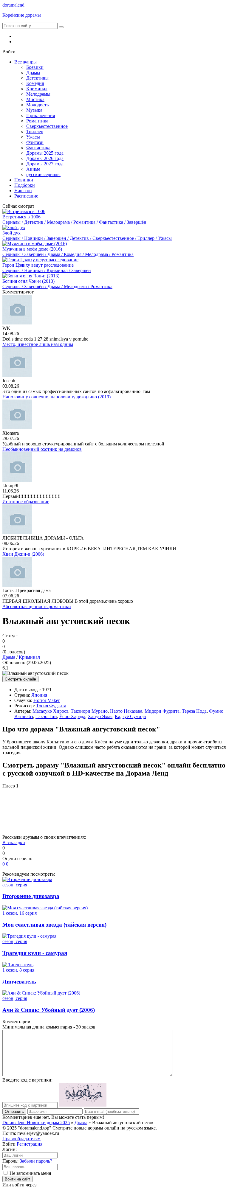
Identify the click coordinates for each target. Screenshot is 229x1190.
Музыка (34, 110)
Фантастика (38, 147)
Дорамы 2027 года (45, 163)
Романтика (37, 120)
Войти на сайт (17, 1179)
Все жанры (25, 61)
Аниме (33, 169)
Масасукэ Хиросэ (50, 711)
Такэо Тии (46, 716)
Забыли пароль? (36, 1160)
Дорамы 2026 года (45, 158)
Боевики (35, 67)
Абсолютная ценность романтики (36, 606)
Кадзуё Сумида (130, 716)
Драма (8, 657)
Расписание (26, 195)
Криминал (36, 88)
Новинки (23, 179)
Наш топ (23, 190)
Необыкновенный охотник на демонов (42, 449)
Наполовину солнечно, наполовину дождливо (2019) (56, 396)
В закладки (13, 842)
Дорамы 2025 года (45, 153)
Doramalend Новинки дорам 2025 (36, 1122)
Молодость (37, 104)
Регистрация (29, 1143)
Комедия (35, 83)
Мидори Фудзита (162, 711)
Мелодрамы (38, 94)
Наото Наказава (126, 711)
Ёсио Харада (72, 716)
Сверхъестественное (47, 126)
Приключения (40, 115)
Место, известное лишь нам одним (37, 344)
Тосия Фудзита (51, 705)
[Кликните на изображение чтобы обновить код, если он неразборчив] (82, 1104)
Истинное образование (25, 501)
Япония (39, 694)
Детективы (37, 77)
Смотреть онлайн (20, 679)
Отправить (14, 1111)
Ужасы (33, 136)
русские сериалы (43, 174)
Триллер (34, 131)
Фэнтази (35, 142)
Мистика (35, 99)
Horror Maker (46, 700)
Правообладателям (21, 1138)
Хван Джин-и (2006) (23, 554)
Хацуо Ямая (100, 716)
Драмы (33, 72)
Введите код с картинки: (27, 1079)
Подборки (24, 185)
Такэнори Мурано (89, 711)
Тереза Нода (194, 711)
